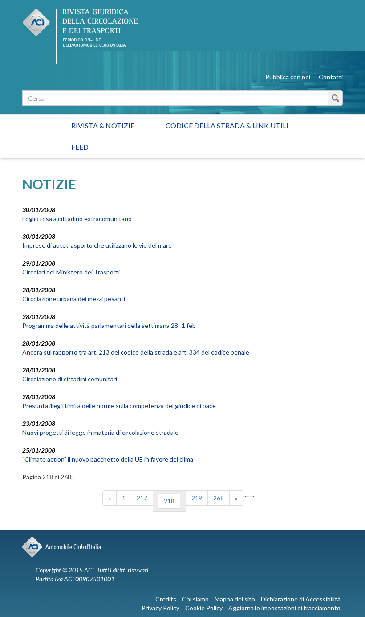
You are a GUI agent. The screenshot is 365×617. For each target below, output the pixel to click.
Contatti (331, 77)
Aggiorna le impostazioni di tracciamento (284, 608)
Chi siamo (195, 599)
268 (218, 498)
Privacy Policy (160, 608)
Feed (80, 147)
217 (142, 498)
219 (196, 498)
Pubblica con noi (287, 77)
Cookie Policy (204, 608)
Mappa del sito (235, 599)
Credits (165, 599)
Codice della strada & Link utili (227, 125)
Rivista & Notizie (102, 125)
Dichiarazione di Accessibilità (301, 599)
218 (169, 501)
